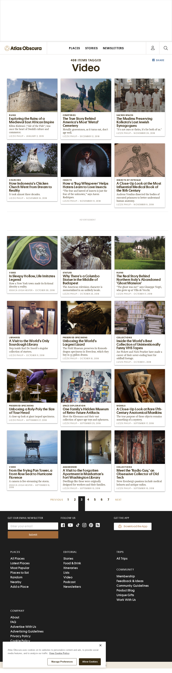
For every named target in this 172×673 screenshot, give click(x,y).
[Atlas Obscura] (24, 48)
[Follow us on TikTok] (78, 526)
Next (118, 500)
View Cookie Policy (59, 653)
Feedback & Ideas (130, 581)
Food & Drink (72, 563)
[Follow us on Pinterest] (91, 525)
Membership (126, 576)
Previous (56, 500)
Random (16, 577)
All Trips (122, 558)
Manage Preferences (62, 661)
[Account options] (153, 48)
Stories (68, 558)
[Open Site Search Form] (165, 48)
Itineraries (70, 567)
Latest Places (20, 563)
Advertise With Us (23, 626)
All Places (17, 558)
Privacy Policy (20, 636)
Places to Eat (19, 572)
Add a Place (19, 586)
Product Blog (126, 590)
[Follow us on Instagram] (84, 525)
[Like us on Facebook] (63, 525)
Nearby (16, 582)
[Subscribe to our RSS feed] (98, 525)
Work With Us (126, 599)
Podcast (69, 582)
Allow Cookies (90, 661)
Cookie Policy (20, 640)
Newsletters (72, 586)
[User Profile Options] (152, 48)
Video (68, 577)
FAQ (13, 622)
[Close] (100, 645)
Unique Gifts (125, 595)
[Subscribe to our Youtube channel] (70, 525)
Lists (66, 572)
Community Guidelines (133, 585)
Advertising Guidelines (27, 631)
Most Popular (19, 567)
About (14, 617)
